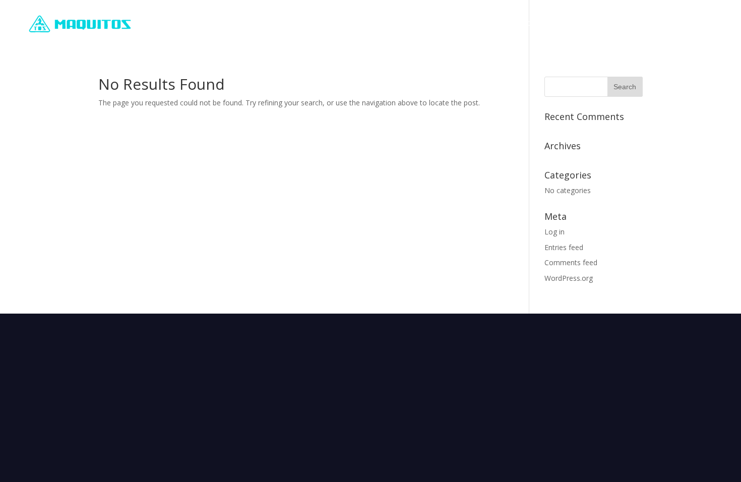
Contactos (703, 24)
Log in (554, 231)
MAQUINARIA (584, 24)
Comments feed (570, 262)
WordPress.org (568, 278)
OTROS (644, 24)
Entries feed (563, 247)
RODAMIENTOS (510, 24)
